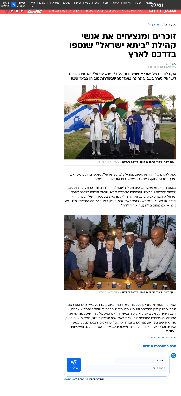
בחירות (127, 3)
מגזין (123, 11)
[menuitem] (136, 5)
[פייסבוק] (7, 10)
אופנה (42, 3)
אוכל (87, 3)
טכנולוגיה (54, 3)
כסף (96, 3)
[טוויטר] (12, 10)
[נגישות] (5, 4)
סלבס (106, 3)
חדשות (141, 11)
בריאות (77, 3)
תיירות (66, 3)
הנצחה (166, 337)
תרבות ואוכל (112, 11)
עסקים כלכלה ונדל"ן (93, 11)
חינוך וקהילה (74, 11)
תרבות (116, 3)
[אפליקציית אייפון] (17, 10)
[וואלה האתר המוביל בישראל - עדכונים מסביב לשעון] (157, 5)
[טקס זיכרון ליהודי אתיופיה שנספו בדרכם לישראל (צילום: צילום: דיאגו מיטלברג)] (120, 125)
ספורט (138, 3)
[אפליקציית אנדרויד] (22, 10)
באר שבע (156, 337)
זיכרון (173, 337)
